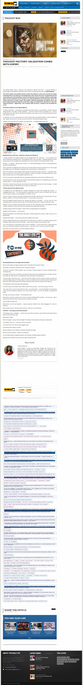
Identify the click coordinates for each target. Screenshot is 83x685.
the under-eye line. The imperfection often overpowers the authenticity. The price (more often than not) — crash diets (30, 544)
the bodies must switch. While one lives (14, 480)
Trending (63, 657)
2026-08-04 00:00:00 (23, 634)
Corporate (47, 7)
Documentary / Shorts (62, 659)
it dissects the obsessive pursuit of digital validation (17, 416)
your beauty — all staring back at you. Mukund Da (17, 571)
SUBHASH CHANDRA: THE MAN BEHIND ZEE (23, 632)
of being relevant (30, 590)
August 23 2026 (69, 25)
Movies (77, 659)
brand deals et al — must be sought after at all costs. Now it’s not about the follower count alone (28, 442)
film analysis (7, 421)
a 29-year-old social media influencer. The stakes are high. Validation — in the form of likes (27, 436)
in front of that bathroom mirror (20, 563)
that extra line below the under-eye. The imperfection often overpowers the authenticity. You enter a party (28, 558)
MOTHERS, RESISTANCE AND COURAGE (10, 632)
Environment (74, 153)
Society (66, 155)
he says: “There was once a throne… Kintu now (16, 583)
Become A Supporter (59, 7)
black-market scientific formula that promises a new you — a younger (22, 469)
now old (22, 578)
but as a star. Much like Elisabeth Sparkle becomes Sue (17, 499)
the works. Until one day (40, 575)
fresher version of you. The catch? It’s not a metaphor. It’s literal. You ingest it (24, 471)
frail (27, 578)
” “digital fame (42, 426)
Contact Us (67, 3)
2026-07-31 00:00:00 (36, 634)
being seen (39, 590)
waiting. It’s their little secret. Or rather (14, 483)
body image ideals (37, 416)
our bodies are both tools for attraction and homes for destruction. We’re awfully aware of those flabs (30, 552)
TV (70, 155)
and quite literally (9, 474)
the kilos (6, 541)
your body (32, 568)
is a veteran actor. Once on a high (46, 571)
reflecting (47, 494)
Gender (69, 153)
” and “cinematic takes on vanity (12, 428)
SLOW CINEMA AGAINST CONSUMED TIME (36, 632)
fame (5, 504)
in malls (6, 514)
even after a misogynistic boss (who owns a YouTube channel (19, 464)
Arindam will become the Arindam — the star (15, 502)
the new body (7, 598)
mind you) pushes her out (43, 464)
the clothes (14, 434)
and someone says (8, 560)
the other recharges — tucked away (35, 480)
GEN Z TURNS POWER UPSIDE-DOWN (49, 632)
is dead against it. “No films (18, 491)
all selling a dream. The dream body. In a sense (15, 549)
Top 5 (68, 657)
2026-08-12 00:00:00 (10, 634)
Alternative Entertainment (56, 12)
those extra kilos (8, 555)
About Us (52, 7)
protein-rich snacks (9, 536)
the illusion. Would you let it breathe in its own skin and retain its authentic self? (25, 601)
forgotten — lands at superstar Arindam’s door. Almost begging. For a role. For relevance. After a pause (29, 581)
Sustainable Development (66, 157)
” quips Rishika (29, 434)
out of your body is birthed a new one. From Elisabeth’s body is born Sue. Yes (34, 474)
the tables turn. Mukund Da (11, 578)
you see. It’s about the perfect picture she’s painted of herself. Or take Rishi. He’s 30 (25, 444)
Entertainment (71, 659)
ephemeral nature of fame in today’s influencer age (33, 409)
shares (5, 438)
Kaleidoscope (27, 12)
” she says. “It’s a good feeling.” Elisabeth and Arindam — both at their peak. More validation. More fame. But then (29, 517)
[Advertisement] (30, 79)
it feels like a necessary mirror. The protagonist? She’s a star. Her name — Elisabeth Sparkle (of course (28, 457)
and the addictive (13, 409)
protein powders (8, 547)
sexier (43, 469)
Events (73, 155)
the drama (29, 575)
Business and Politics (65, 151)
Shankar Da (7, 491)
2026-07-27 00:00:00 (49, 634)
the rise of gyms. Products (21, 547)
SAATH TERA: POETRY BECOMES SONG (69, 12)
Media (66, 661)
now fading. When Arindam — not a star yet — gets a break (19, 573)
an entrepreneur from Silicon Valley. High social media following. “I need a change (25, 446)
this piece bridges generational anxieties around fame (17, 424)
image (5, 409)
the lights (6, 434)
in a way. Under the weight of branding (14, 590)
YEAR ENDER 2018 (61, 661)
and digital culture (31, 421)
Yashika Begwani (8, 66)
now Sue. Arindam (8, 506)
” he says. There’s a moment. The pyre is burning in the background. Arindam (23, 494)
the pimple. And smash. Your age (20, 568)
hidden (48, 480)
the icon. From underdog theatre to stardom (40, 502)
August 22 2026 (69, 44)
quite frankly (7, 530)
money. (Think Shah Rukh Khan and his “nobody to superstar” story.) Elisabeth (28, 504)
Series (62, 155)
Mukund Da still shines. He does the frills (14, 575)
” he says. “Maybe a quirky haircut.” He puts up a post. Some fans (20, 449)
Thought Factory (9, 59)
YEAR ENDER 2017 (74, 151)
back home (6, 563)
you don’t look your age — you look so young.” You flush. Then (36, 560)
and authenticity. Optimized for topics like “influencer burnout (20, 426)
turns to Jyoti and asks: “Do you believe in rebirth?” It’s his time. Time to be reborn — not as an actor (28, 497)
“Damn (16, 560)
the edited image (17, 598)
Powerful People (69, 21)
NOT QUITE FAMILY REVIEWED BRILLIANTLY (39, 12)
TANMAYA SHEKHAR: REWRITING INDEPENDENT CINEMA (73, 23)
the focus (21, 434)
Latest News (23, 3)
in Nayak (34, 571)
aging (34, 424)
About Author (30, 342)
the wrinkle (13, 541)
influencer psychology (18, 421)
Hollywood (63, 153)
